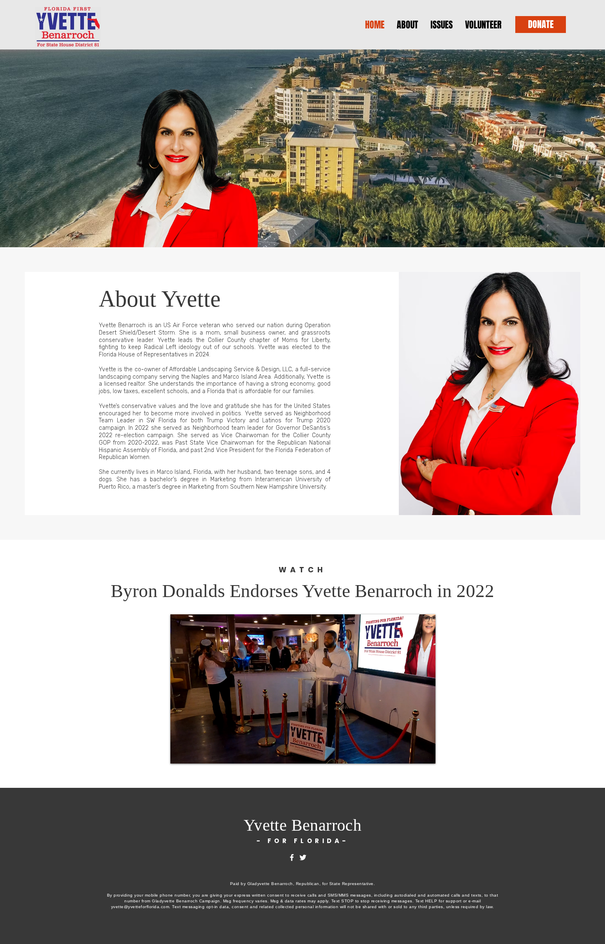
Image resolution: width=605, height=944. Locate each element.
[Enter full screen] (424, 752)
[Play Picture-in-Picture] (410, 752)
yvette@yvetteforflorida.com (140, 906)
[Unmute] (195, 752)
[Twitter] (302, 857)
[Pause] (181, 752)
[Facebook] (291, 857)
